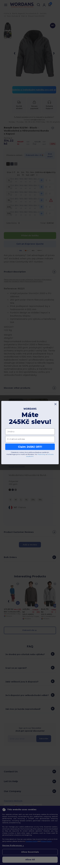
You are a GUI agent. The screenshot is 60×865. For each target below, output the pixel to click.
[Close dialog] (55, 404)
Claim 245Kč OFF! (30, 446)
